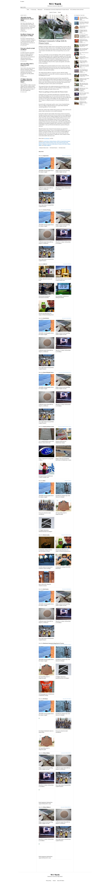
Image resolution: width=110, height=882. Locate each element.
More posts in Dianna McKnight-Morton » (65, 372)
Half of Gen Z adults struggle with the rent (83, 61)
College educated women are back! (45, 279)
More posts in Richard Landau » (66, 534)
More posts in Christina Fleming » (66, 209)
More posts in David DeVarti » (66, 318)
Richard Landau (62, 142)
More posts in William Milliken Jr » (66, 807)
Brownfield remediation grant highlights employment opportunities (84, 35)
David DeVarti (64, 141)
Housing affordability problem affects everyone (84, 75)
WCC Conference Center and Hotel (76, 9)
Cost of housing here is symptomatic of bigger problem (84, 70)
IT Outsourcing (33, 9)
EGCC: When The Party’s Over (84, 53)
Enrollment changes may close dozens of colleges (27, 34)
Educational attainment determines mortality (44, 296)
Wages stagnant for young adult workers (46, 459)
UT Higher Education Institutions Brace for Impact (26, 80)
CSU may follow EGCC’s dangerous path (27, 64)
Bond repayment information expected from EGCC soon (45, 803)
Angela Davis (46, 141)
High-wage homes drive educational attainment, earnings (84, 84)
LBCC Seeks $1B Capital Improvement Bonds (84, 49)
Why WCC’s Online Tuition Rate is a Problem (63, 188)
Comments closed (24, 31)
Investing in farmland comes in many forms (46, 731)
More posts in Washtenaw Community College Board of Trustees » (61, 644)
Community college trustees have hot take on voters (45, 550)
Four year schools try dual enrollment (28, 49)
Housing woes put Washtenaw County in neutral (83, 102)
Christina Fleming (52, 141)
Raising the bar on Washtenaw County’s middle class (46, 476)
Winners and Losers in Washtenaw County (61, 442)
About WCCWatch (60, 880)
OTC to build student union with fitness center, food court (46, 442)
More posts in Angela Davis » (66, 155)
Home (28, 9)
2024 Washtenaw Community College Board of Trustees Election (56, 9)
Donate (59, 12)
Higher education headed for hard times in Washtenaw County (63, 459)
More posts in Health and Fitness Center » (64, 426)
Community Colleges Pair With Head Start (63, 567)
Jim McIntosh (46, 138)
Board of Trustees (53, 12)
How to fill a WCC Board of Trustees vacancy (45, 585)
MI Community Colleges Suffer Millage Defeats (84, 45)
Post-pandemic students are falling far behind (62, 296)
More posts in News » (68, 480)
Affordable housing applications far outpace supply (27, 19)
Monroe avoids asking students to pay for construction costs (83, 98)
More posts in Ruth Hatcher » (66, 589)
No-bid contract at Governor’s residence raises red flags (45, 567)
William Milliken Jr (47, 145)
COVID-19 (59, 141)
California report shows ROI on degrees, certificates (46, 188)
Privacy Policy (48, 880)
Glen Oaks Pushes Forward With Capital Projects (46, 205)
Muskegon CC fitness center (43, 147)
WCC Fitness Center (62, 147)
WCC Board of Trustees (53, 147)
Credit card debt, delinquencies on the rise (84, 57)
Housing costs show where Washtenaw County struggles (84, 79)
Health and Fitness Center (51, 142)
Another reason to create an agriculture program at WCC (84, 65)
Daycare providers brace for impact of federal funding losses (46, 314)
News (58, 142)
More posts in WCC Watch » (67, 698)
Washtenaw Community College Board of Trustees (52, 144)
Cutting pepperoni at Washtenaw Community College (46, 694)
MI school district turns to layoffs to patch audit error (63, 279)
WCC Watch (55, 3)
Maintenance (40, 9)
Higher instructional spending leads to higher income (63, 171)
